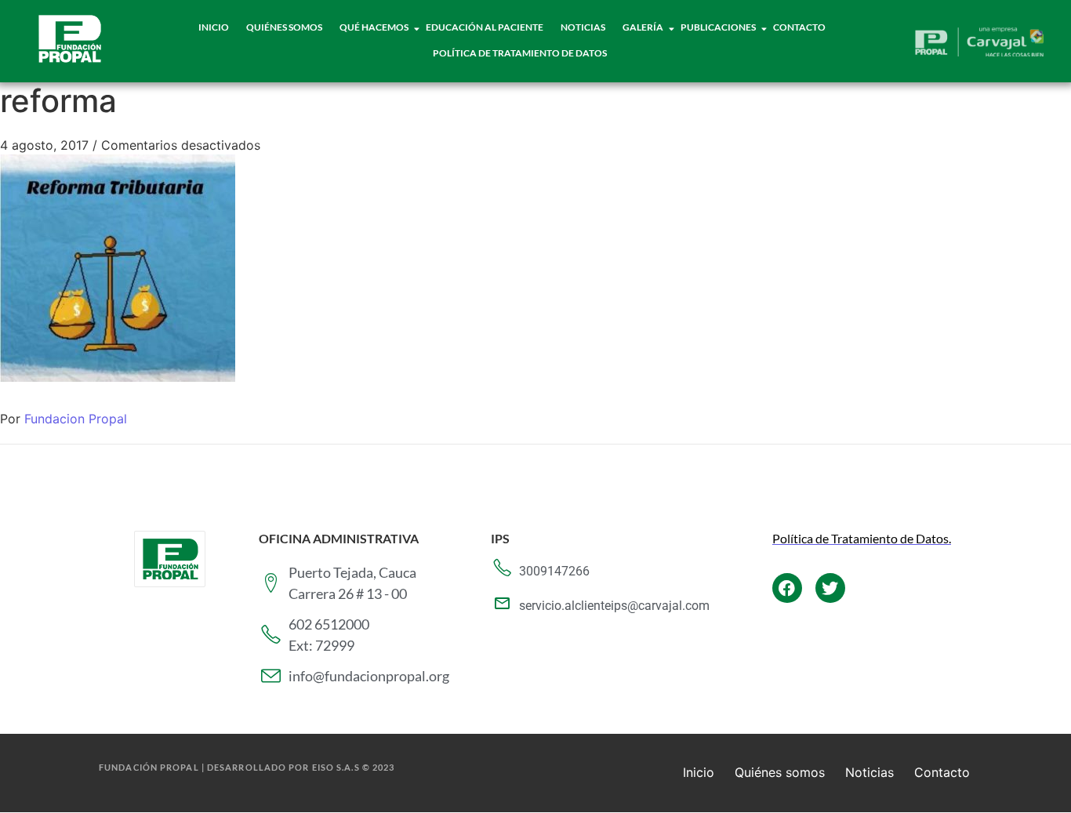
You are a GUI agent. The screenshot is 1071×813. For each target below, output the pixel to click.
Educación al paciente (484, 27)
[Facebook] (787, 588)
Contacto (799, 27)
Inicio (213, 27)
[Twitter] (830, 588)
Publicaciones (718, 27)
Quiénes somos (780, 772)
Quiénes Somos (284, 27)
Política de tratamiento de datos (520, 53)
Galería (643, 27)
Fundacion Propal (75, 418)
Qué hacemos (373, 27)
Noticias (583, 27)
